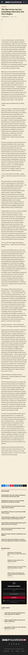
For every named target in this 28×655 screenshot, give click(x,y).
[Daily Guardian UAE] (13, 2)
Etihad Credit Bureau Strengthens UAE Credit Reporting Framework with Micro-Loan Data (16, 574)
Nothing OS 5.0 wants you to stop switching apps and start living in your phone (12, 501)
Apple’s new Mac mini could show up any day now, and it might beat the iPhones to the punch (13, 540)
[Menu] (2, 2)
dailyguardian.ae (5, 16)
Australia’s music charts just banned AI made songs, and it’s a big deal (13, 507)
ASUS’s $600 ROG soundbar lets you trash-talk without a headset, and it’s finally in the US (13, 518)
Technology (4, 6)
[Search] (24, 2)
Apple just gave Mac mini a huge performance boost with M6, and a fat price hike (13, 495)
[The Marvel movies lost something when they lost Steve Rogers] (14, 27)
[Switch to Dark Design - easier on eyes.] (26, 2)
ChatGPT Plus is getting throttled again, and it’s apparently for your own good (13, 523)
